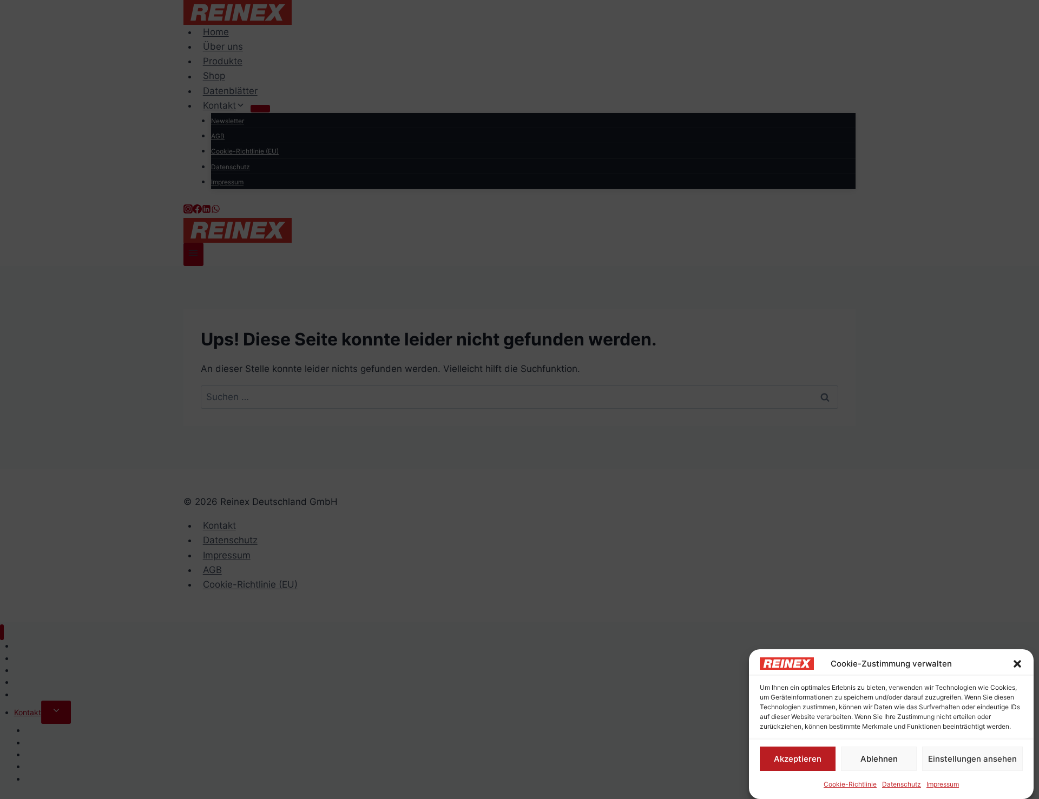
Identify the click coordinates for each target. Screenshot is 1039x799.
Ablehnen (879, 758)
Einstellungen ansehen (972, 758)
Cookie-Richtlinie (850, 784)
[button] (1017, 663)
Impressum (942, 784)
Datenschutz (901, 784)
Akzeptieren (797, 758)
